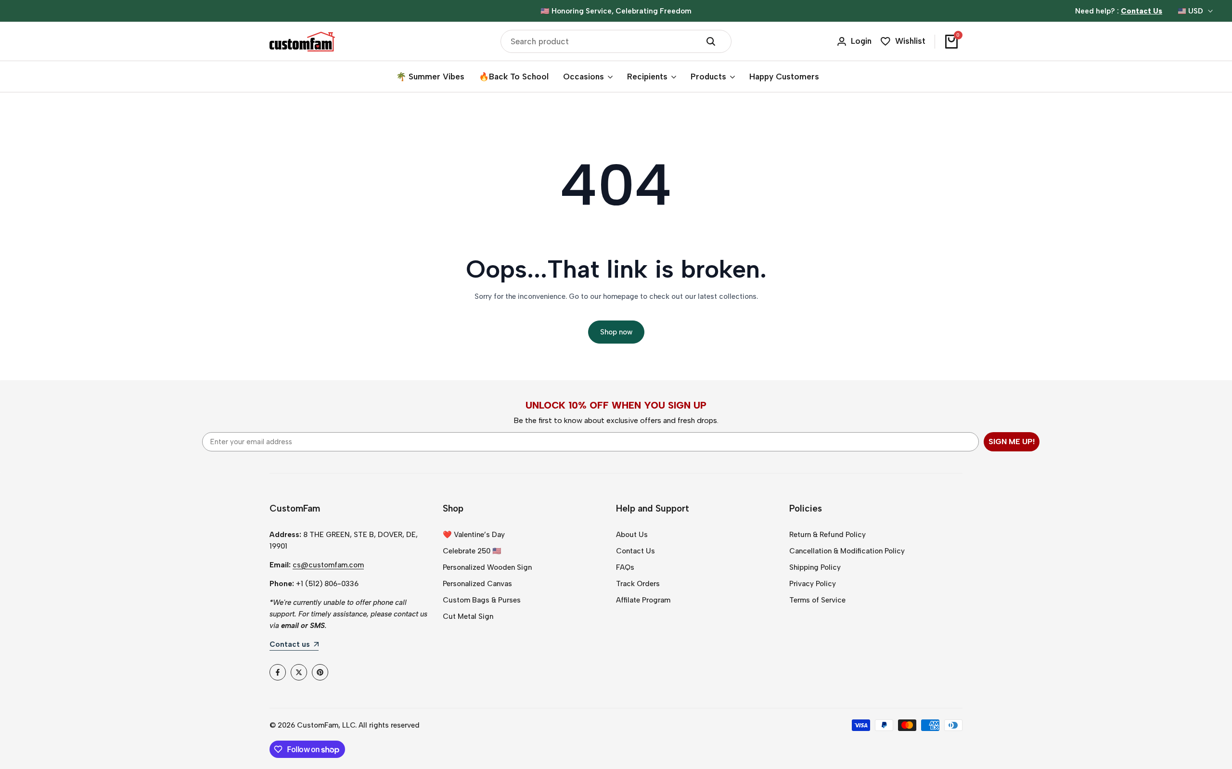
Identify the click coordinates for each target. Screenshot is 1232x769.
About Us (632, 534)
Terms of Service (817, 600)
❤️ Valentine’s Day (474, 534)
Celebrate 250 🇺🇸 (472, 551)
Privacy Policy (812, 583)
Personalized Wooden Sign (487, 567)
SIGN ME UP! (1011, 441)
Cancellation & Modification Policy (847, 551)
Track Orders (638, 583)
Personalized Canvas (477, 583)
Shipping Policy (815, 567)
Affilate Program (643, 600)
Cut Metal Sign (468, 616)
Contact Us (635, 551)
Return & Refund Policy (827, 534)
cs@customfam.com (328, 565)
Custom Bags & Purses (482, 600)
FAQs (625, 567)
